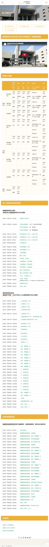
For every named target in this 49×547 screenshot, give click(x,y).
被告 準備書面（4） (26, 349)
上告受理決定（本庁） (26, 301)
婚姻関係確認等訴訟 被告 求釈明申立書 (31, 488)
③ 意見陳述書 (24, 375)
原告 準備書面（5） (26, 352)
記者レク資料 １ (25, 404)
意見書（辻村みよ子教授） (9, 528)
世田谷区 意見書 (24, 258)
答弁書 (22, 398)
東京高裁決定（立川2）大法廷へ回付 (29, 240)
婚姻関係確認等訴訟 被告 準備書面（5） (30, 456)
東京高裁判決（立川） (26, 326)
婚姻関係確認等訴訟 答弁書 (27, 494)
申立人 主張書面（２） (26, 276)
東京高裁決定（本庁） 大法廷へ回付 (29, 234)
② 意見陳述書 (24, 372)
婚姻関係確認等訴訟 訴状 (26, 499)
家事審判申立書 (24, 283)
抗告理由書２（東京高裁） (26, 264)
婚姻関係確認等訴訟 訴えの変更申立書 (30, 442)
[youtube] (28, 537)
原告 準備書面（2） (26, 366)
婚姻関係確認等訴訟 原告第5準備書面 (29, 447)
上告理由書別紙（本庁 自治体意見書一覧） (31, 316)
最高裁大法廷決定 (24, 218)
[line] (25, 537)
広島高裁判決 (24, 329)
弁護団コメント (24, 342)
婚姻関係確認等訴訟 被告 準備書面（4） (30, 459)
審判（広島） (23, 255)
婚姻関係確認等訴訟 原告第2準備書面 (29, 470)
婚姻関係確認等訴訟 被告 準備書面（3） (30, 465)
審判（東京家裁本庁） (25, 270)
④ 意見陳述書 (24, 378)
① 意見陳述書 (24, 369)
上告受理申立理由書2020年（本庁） (29, 319)
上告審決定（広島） (26, 307)
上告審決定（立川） (26, 304)
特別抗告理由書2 (24, 227)
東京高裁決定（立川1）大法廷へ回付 (29, 237)
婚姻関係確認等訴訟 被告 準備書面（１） (31, 485)
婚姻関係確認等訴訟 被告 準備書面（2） (30, 473)
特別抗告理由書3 (24, 230)
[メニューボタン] (46, 2)
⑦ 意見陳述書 (24, 386)
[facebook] (19, 537)
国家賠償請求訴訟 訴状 (27, 401)
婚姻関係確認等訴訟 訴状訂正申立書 (29, 505)
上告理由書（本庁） (26, 313)
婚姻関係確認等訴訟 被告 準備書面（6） (30, 450)
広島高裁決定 (23, 243)
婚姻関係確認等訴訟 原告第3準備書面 (29, 468)
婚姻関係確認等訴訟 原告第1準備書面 (29, 491)
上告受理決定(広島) (25, 309)
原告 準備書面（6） (26, 346)
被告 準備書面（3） (26, 357)
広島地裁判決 (24, 339)
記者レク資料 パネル (25, 508)
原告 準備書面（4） (26, 355)
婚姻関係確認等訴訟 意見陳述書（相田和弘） (31, 482)
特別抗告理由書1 (24, 224)
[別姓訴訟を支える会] (24, 2)
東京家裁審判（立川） (25, 249)
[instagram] (23, 537)
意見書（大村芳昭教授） (8, 525)
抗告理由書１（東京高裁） (26, 261)
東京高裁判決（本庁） (26, 323)
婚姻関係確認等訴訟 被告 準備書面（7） (30, 436)
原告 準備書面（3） (26, 363)
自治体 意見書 (24, 278)
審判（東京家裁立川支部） (26, 273)
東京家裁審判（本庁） (25, 247)
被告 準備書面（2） (26, 360)
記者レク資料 (23, 286)
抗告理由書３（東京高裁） (26, 267)
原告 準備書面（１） (26, 395)
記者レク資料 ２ (25, 407)
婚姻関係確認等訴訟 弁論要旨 (27, 433)
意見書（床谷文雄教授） (8, 530)
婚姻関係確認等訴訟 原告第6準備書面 (29, 439)
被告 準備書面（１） (26, 392)
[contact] (30, 537)
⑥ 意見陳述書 (24, 384)
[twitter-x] (21, 537)
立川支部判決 (24, 336)
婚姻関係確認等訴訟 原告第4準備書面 (29, 453)
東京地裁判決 (24, 333)
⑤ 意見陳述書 (24, 381)
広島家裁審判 (23, 252)
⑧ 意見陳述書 (24, 389)
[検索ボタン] (2, 2)
